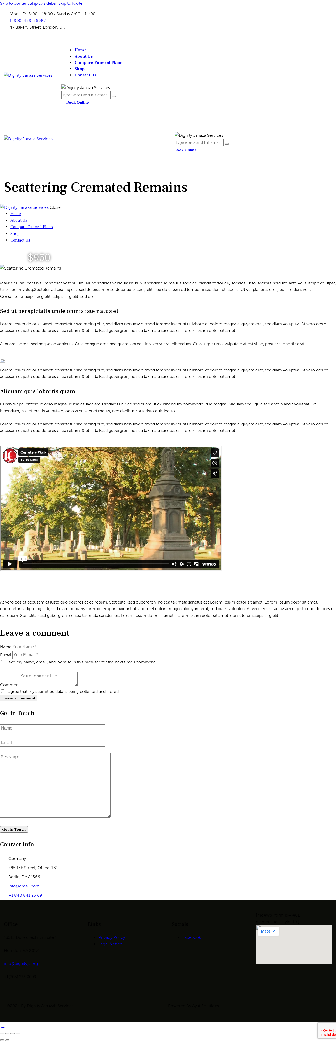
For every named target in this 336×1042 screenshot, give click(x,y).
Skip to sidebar (43, 3)
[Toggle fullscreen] (7, 1033)
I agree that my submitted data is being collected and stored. (63, 691)
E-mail (6, 654)
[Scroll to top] (3, 1025)
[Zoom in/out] (2, 1033)
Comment (10, 684)
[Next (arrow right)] (7, 1040)
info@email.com (24, 886)
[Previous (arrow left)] (2, 1040)
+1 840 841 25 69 (25, 895)
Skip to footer (71, 3)
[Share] (12, 1033)
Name (6, 646)
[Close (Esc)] (18, 1033)
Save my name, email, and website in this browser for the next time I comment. (81, 662)
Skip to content (14, 3)
